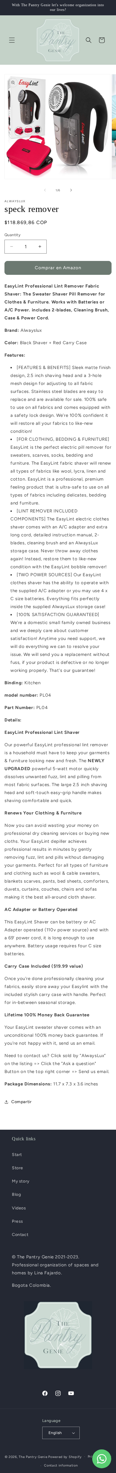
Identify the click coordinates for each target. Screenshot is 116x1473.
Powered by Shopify (65, 1457)
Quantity (12, 235)
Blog (16, 1194)
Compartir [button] (21, 1101)
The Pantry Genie (33, 1457)
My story (20, 1181)
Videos (19, 1208)
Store (17, 1167)
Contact (20, 1234)
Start (17, 1154)
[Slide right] (71, 190)
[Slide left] (44, 190)
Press (17, 1221)
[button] (11, 40)
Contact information (61, 1465)
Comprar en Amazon (58, 267)
